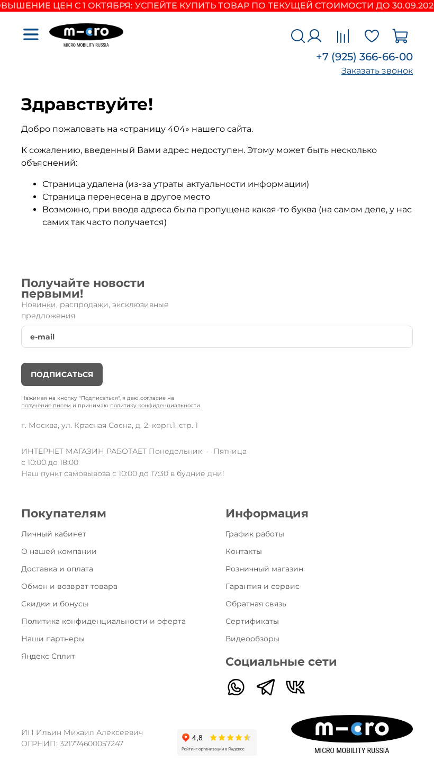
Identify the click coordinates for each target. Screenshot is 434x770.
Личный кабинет (53, 534)
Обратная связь (255, 603)
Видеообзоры (252, 638)
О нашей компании (59, 551)
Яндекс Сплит (48, 656)
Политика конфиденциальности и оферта (103, 621)
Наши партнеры (53, 638)
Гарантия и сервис (262, 586)
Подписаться (62, 374)
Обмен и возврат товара (69, 586)
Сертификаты (252, 621)
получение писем (46, 405)
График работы (254, 534)
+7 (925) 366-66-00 (364, 56)
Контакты (243, 551)
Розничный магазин (264, 569)
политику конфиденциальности (155, 405)
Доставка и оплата (57, 569)
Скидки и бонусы (54, 603)
